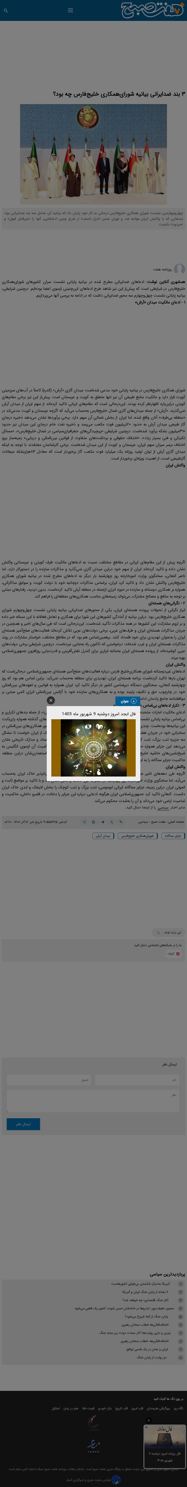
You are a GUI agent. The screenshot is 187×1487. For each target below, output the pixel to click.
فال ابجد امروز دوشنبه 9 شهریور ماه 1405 (99, 713)
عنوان (125, 701)
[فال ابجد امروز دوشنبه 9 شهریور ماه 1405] (93, 747)
